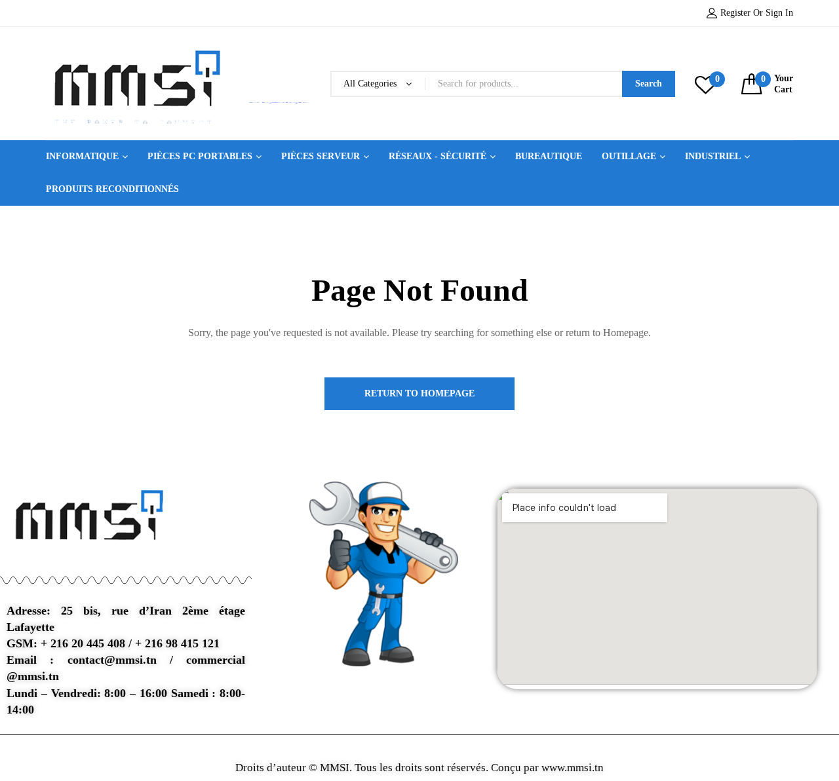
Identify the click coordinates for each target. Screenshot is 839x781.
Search (648, 83)
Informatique (82, 156)
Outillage (629, 156)
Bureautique (548, 156)
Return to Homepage (419, 393)
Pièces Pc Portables (199, 156)
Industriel (713, 156)
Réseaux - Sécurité (437, 156)
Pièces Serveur (320, 156)
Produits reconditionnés (112, 189)
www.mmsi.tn (571, 767)
